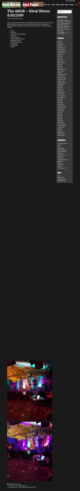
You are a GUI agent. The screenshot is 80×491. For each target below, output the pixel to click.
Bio (48, 4)
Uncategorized (61, 168)
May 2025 (60, 43)
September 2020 (62, 74)
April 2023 (60, 59)
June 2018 (60, 100)
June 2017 (60, 112)
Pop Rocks (60, 156)
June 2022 (60, 66)
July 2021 (60, 72)
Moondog (60, 153)
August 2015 (61, 127)
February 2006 (61, 134)
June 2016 (60, 119)
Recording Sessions (63, 159)
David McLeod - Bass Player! (20, 4)
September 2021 (62, 69)
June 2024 (60, 46)
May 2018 (60, 102)
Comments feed (62, 179)
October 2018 (61, 97)
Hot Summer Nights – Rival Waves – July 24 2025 (64, 20)
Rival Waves (18, 484)
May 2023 (60, 58)
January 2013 (61, 132)
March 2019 (60, 91)
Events (59, 145)
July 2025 (60, 41)
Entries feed (61, 177)
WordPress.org (61, 180)
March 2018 (60, 104)
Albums (62, 4)
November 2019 (62, 79)
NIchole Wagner (62, 154)
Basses (57, 4)
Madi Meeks (61, 148)
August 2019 (61, 84)
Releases (60, 163)
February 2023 (61, 62)
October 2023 (61, 49)
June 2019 (60, 86)
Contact (72, 4)
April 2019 (60, 89)
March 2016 (60, 122)
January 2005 (61, 135)
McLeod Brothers (62, 151)
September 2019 (62, 82)
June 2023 (60, 56)
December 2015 (61, 125)
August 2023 (61, 53)
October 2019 (61, 81)
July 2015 (60, 129)
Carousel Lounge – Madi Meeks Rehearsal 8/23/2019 (22, 487)
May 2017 (60, 114)
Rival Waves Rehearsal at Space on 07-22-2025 (64, 23)
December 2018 (62, 96)
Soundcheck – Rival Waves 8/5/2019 (18, 485)
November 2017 (62, 107)
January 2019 (61, 94)
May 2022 (60, 67)
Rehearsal (60, 161)
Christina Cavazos (62, 143)
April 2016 (60, 120)
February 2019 (61, 92)
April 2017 (60, 115)
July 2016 (60, 117)
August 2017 (61, 110)
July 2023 (60, 54)
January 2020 (61, 76)
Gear (59, 146)
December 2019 (62, 77)
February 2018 (61, 105)
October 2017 (61, 109)
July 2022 (60, 64)
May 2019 (60, 87)
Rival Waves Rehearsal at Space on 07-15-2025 (64, 26)
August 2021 (61, 71)
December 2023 (62, 48)
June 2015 (60, 130)
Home (45, 4)
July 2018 (60, 99)
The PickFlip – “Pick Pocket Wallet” (63, 32)
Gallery (67, 4)
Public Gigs (11, 484)
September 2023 (62, 51)
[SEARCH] (76, 5)
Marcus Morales (62, 150)
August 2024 (61, 44)
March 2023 (61, 61)
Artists (53, 4)
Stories (59, 166)
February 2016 (61, 124)
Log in (59, 176)
